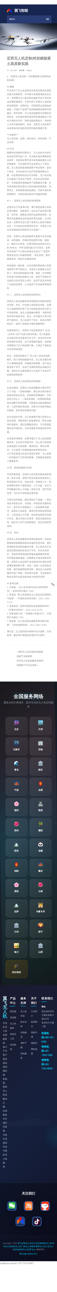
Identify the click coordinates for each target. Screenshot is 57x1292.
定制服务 (23, 1055)
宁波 (16, 790)
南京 (40, 770)
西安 (16, 851)
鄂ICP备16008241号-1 (28, 1254)
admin (29, 70)
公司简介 (34, 1013)
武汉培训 (16, 972)
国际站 (34, 1043)
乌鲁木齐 (40, 911)
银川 (16, 952)
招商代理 (34, 1034)
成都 (40, 851)
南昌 (40, 810)
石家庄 (16, 749)
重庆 (40, 871)
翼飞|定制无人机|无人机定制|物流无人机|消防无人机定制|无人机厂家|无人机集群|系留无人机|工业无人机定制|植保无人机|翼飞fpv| (28, 1246)
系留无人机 (13, 1036)
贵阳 (16, 891)
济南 (40, 749)
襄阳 (40, 830)
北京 (16, 729)
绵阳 (16, 871)
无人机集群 (13, 1026)
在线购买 (23, 1034)
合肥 (40, 790)
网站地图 (34, 1051)
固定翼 (13, 1011)
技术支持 (23, 1024)
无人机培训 (23, 1013)
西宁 (40, 932)
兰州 (16, 932)
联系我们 (34, 1024)
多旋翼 (13, 1017)
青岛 (16, 770)
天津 (40, 729)
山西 (40, 952)
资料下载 (23, 1045)
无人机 (18, 76)
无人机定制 (30, 113)
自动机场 (13, 1047)
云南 (40, 891)
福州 (16, 810)
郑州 (16, 830)
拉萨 (16, 911)
